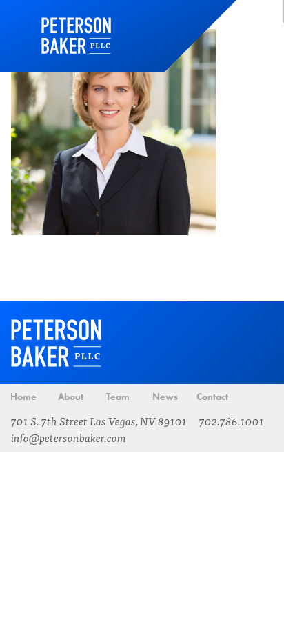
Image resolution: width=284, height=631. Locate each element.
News (165, 396)
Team (118, 396)
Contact (212, 396)
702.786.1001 (231, 421)
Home (76, 36)
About (70, 396)
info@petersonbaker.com (68, 437)
